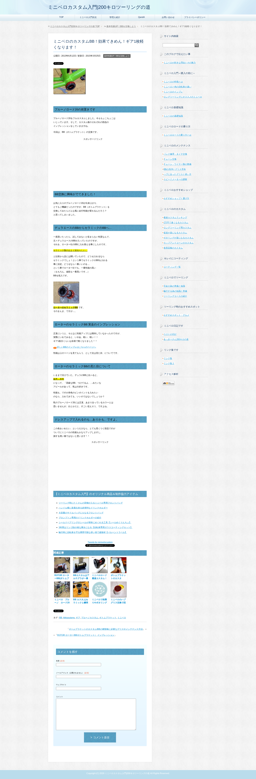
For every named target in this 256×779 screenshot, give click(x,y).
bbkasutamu (69, 618)
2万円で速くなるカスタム (176, 222)
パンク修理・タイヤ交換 (175, 154)
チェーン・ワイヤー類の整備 (177, 164)
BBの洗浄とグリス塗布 (175, 169)
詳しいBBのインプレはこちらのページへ (76, 347)
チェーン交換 (170, 159)
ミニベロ (121, 618)
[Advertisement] (100, 157)
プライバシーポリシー (194, 17)
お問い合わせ (168, 17)
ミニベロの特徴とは (173, 82)
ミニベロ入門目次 (88, 17)
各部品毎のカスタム (173, 248)
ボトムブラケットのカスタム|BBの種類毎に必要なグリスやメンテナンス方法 (106, 629)
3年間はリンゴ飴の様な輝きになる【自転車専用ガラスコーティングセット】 (95, 527)
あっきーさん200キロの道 (176, 339)
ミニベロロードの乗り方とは (177, 135)
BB (60, 618)
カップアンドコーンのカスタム (178, 243)
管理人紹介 (114, 17)
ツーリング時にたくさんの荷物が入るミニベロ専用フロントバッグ (91, 503)
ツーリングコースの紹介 (175, 296)
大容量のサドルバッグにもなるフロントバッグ (81, 513)
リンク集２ (169, 363)
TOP (61, 17)
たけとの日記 (170, 334)
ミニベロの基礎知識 (173, 116)
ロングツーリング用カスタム (177, 227)
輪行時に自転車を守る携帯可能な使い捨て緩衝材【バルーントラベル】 (93, 532)
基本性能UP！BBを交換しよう (117, 56)
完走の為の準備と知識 (174, 286)
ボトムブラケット (107, 618)
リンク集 (168, 358)
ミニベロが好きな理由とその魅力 (180, 62)
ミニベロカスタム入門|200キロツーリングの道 (99, 7)
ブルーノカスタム (89, 618)
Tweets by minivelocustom (100, 542)
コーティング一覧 (172, 267)
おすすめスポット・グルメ (176, 315)
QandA (141, 17)
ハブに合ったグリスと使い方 (177, 174)
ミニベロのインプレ (173, 92)
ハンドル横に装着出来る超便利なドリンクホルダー (83, 508)
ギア (78, 618)
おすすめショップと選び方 (176, 198)
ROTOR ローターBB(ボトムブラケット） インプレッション (85, 635)
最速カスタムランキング (175, 217)
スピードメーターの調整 (175, 179)
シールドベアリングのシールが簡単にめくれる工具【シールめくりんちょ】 (95, 522)
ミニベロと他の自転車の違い (177, 87)
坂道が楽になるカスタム (175, 233)
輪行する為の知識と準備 (175, 291)
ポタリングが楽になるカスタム (178, 238)
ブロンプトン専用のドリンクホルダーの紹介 (80, 518)
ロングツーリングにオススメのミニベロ (183, 97)
